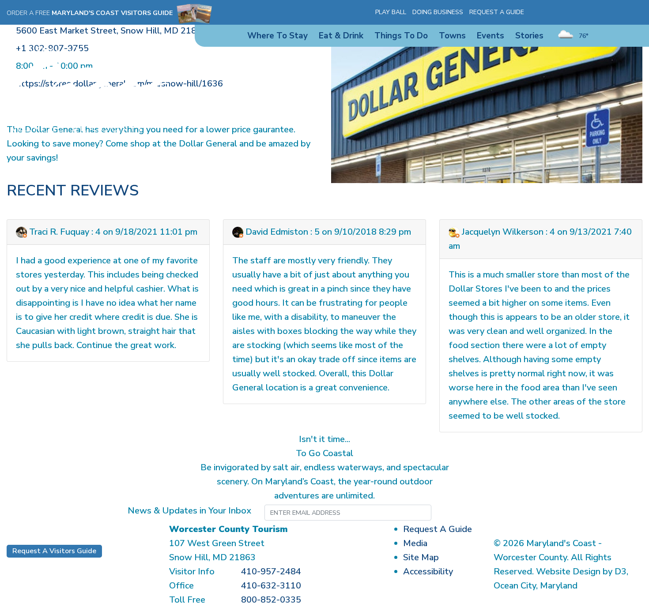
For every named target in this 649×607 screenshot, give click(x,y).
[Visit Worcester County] (88, 88)
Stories (529, 35)
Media (415, 543)
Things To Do (401, 35)
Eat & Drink (341, 35)
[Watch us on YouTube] (570, 12)
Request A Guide (496, 12)
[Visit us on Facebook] (545, 12)
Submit (475, 512)
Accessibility (428, 571)
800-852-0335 (271, 600)
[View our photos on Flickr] (583, 12)
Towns (452, 35)
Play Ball (390, 12)
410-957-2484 (271, 571)
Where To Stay (277, 35)
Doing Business (437, 12)
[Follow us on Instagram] (557, 12)
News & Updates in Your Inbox (189, 511)
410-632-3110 (271, 586)
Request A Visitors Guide (54, 551)
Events (490, 35)
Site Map (421, 557)
